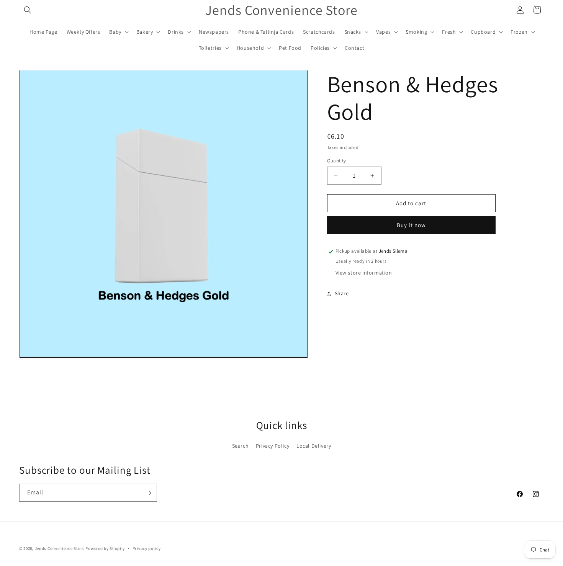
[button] (27, 10)
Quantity (336, 160)
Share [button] (342, 293)
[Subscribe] (148, 493)
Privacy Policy (272, 445)
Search (240, 445)
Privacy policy (147, 548)
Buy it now (411, 225)
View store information (364, 273)
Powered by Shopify (105, 548)
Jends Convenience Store (60, 548)
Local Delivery (313, 445)
